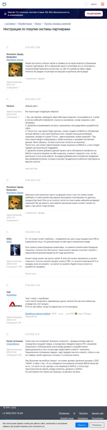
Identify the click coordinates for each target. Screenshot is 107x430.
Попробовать (98, 418)
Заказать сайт (98, 413)
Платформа (64, 413)
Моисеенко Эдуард (15, 60)
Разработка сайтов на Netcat (37, 314)
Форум (38, 24)
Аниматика (11, 295)
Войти (94, 4)
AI (74, 413)
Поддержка (83, 418)
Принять (82, 425)
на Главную (9, 24)
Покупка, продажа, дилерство (57, 24)
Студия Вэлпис (13, 344)
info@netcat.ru (9, 419)
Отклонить (97, 425)
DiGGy (9, 242)
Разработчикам (25, 24)
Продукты (83, 413)
